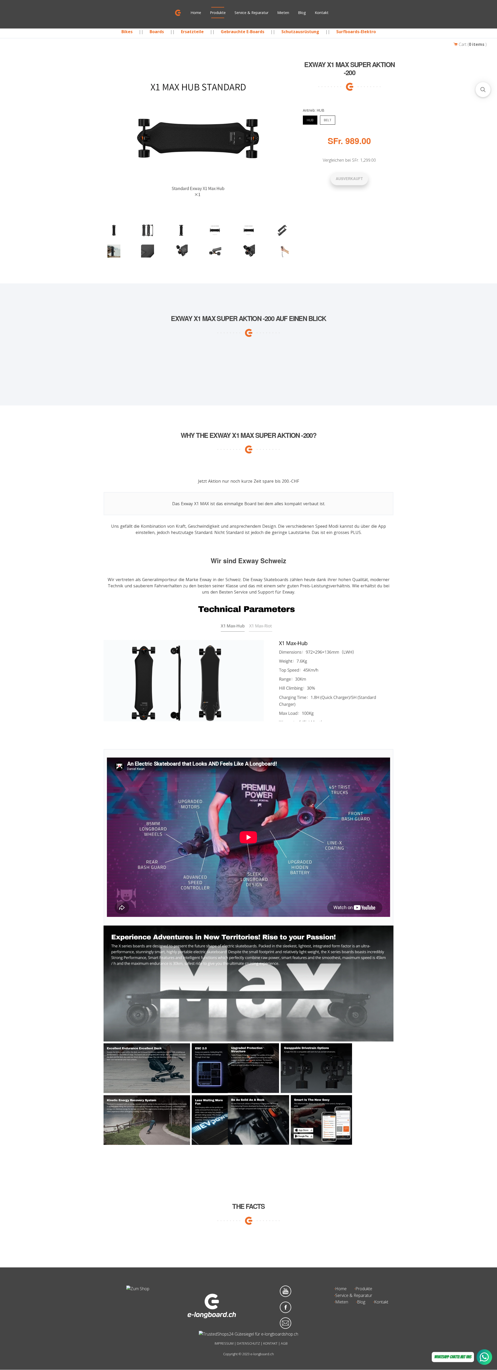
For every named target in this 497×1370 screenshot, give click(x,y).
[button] (483, 89)
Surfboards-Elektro (356, 31)
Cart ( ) (472, 44)
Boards (157, 31)
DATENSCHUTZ (248, 1343)
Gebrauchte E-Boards (242, 31)
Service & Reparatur (251, 12)
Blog (302, 12)
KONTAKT (270, 1343)
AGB (284, 1343)
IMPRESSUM (224, 1343)
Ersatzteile (192, 31)
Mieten (283, 12)
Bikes (127, 31)
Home (196, 12)
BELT (328, 119)
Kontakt (321, 12)
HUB (310, 119)
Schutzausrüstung (300, 31)
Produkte (218, 12)
